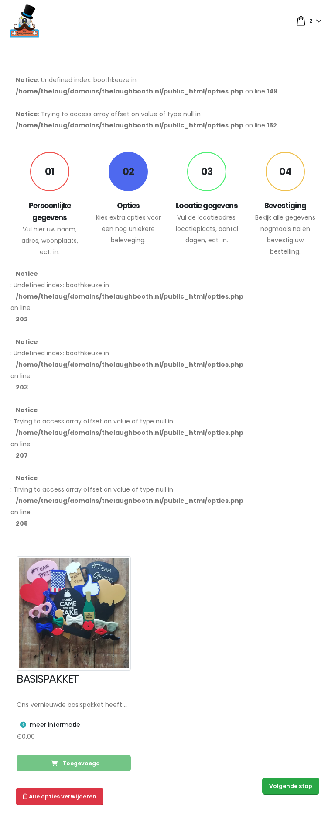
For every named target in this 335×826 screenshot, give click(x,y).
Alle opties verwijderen (61, 796)
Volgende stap (290, 786)
